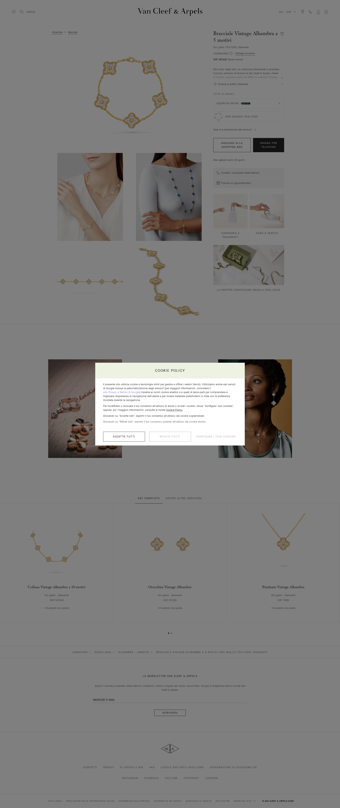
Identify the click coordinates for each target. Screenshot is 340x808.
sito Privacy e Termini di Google (121, 392)
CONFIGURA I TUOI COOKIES (216, 436)
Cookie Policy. (174, 410)
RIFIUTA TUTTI (170, 436)
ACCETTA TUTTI (124, 436)
